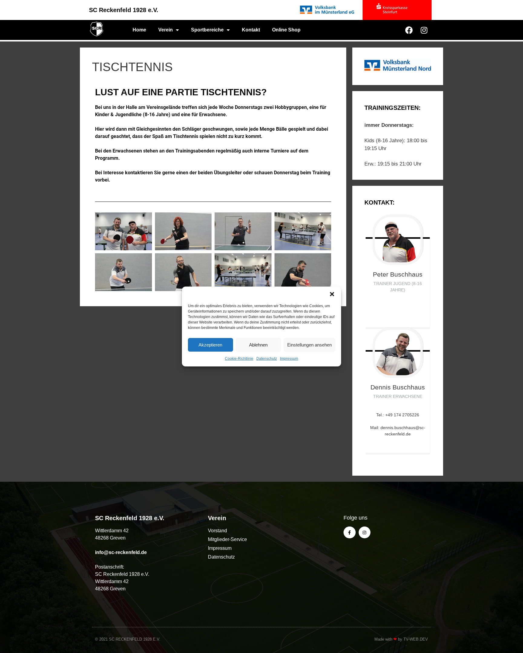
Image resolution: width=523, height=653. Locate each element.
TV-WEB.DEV (415, 639)
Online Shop (286, 29)
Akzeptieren (210, 344)
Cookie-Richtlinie (239, 358)
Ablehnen (258, 344)
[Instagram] (424, 30)
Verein (165, 29)
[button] (332, 294)
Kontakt (251, 29)
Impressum (289, 358)
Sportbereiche (207, 29)
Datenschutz (266, 358)
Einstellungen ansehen (309, 344)
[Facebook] (408, 30)
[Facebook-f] (349, 532)
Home (139, 29)
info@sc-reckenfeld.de (121, 552)
